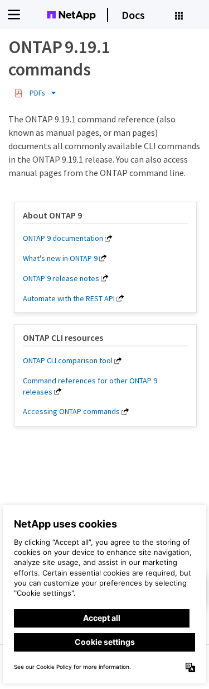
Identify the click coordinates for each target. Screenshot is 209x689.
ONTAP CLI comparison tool (68, 360)
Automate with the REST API (69, 298)
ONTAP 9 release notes (61, 278)
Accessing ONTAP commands (71, 411)
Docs (133, 15)
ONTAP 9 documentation (63, 238)
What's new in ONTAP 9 (60, 258)
